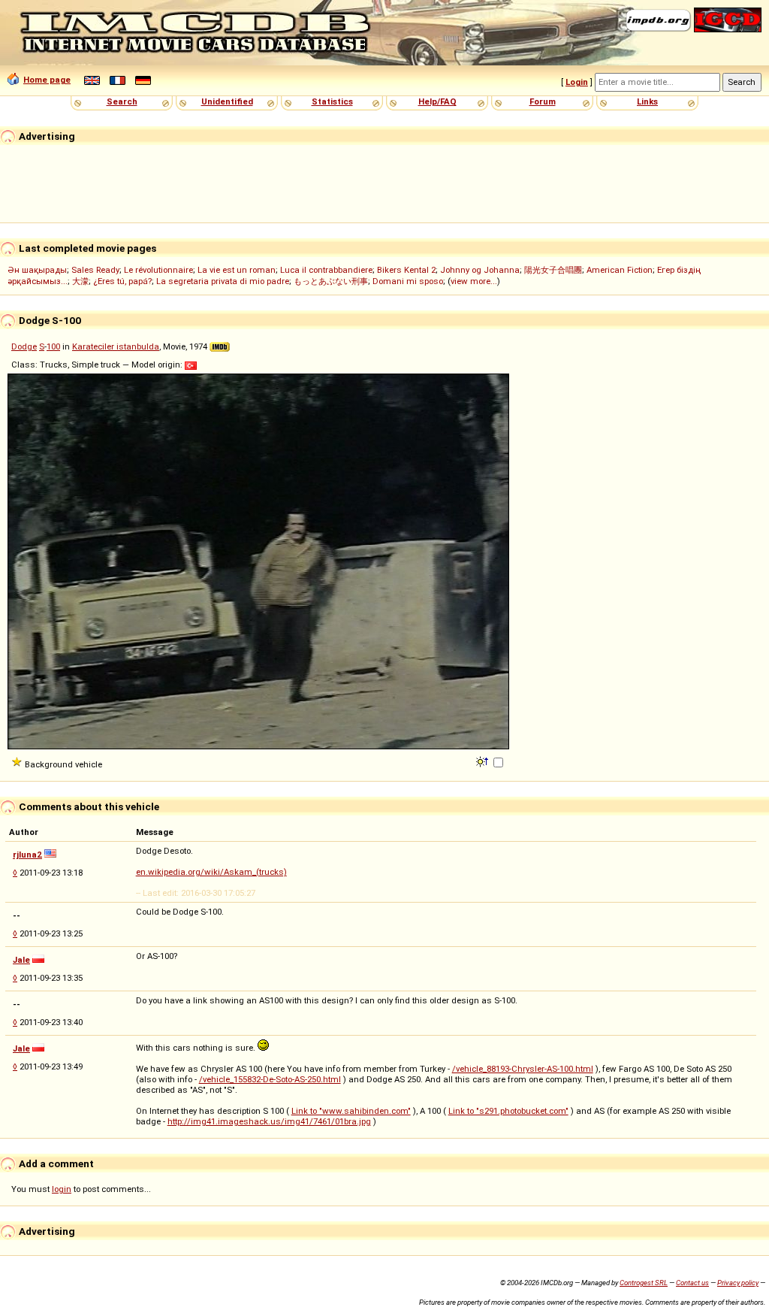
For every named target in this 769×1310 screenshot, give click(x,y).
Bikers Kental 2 (406, 270)
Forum (542, 101)
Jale (21, 960)
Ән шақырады (37, 270)
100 (53, 346)
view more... (474, 281)
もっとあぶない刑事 (331, 281)
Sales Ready (95, 270)
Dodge (24, 346)
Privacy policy (737, 1282)
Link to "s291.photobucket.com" (508, 1111)
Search (122, 101)
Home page (47, 79)
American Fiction (620, 270)
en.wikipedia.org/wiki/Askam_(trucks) (211, 872)
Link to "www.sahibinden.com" (351, 1111)
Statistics (332, 101)
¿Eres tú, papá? (122, 281)
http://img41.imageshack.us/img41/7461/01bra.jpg (269, 1121)
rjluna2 (27, 854)
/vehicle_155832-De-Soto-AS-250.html (270, 1079)
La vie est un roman (237, 270)
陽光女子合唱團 (553, 270)
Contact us (692, 1282)
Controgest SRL (644, 1282)
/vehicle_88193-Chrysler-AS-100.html (522, 1068)
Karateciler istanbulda (115, 346)
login (61, 1189)
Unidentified (227, 101)
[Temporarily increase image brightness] (483, 760)
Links (647, 101)
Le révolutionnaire (158, 270)
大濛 (80, 281)
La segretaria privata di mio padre (222, 281)
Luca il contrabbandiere (326, 270)
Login (576, 82)
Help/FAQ (437, 101)
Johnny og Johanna (480, 270)
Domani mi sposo (407, 281)
